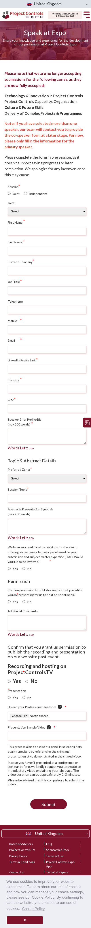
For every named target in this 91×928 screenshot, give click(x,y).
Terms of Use (54, 856)
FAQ (49, 844)
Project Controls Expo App (60, 864)
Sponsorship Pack (57, 850)
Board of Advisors (21, 844)
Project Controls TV (22, 850)
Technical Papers (57, 872)
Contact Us (16, 872)
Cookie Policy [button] (33, 908)
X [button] (25, 920)
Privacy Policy (18, 856)
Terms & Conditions (22, 862)
